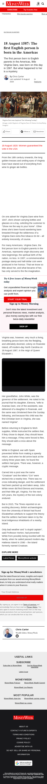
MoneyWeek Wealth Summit (34, 683)
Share (8, 131)
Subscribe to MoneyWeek (12, 665)
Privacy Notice (32, 607)
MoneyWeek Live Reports (23, 687)
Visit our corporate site (35, 774)
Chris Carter (18, 76)
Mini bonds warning (25, 14)
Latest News (8, 558)
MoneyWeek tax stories (23, 703)
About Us (23, 727)
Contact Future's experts (24, 731)
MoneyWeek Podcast (12, 683)
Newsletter (40, 131)
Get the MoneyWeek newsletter (34, 666)
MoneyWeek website (27, 558)
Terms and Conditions (23, 734)
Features (37, 81)
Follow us (27, 131)
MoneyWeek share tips (12, 698)
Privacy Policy (23, 738)
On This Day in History (11, 32)
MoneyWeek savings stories (34, 698)
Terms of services (30, 605)
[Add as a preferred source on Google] (23, 763)
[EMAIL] (18, 636)
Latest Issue (23, 672)
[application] (23, 373)
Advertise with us (23, 746)
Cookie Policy (23, 742)
